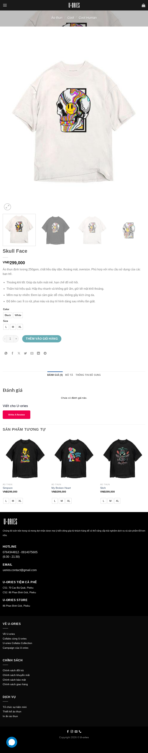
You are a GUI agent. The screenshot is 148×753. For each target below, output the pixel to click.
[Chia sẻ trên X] (19, 353)
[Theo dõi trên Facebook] (68, 731)
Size (5, 321)
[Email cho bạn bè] (32, 353)
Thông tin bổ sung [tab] (88, 375)
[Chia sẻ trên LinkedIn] (39, 353)
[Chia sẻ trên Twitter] (26, 353)
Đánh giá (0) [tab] (55, 375)
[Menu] (5, 5)
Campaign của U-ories (15, 647)
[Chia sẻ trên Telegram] (45, 353)
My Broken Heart (61, 487)
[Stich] (122, 458)
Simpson (8, 487)
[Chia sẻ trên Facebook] (13, 353)
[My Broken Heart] (74, 458)
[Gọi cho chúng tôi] (80, 731)
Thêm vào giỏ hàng (42, 338)
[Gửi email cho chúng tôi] (76, 731)
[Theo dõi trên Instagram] (72, 731)
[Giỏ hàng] (143, 5)
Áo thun (56, 17)
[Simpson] (25, 458)
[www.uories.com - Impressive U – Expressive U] (74, 5)
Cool (70, 17)
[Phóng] (7, 206)
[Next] (138, 122)
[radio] (7, 315)
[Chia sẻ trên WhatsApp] (6, 353)
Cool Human (88, 17)
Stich (103, 487)
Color (6, 309)
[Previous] (10, 122)
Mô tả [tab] (69, 375)
